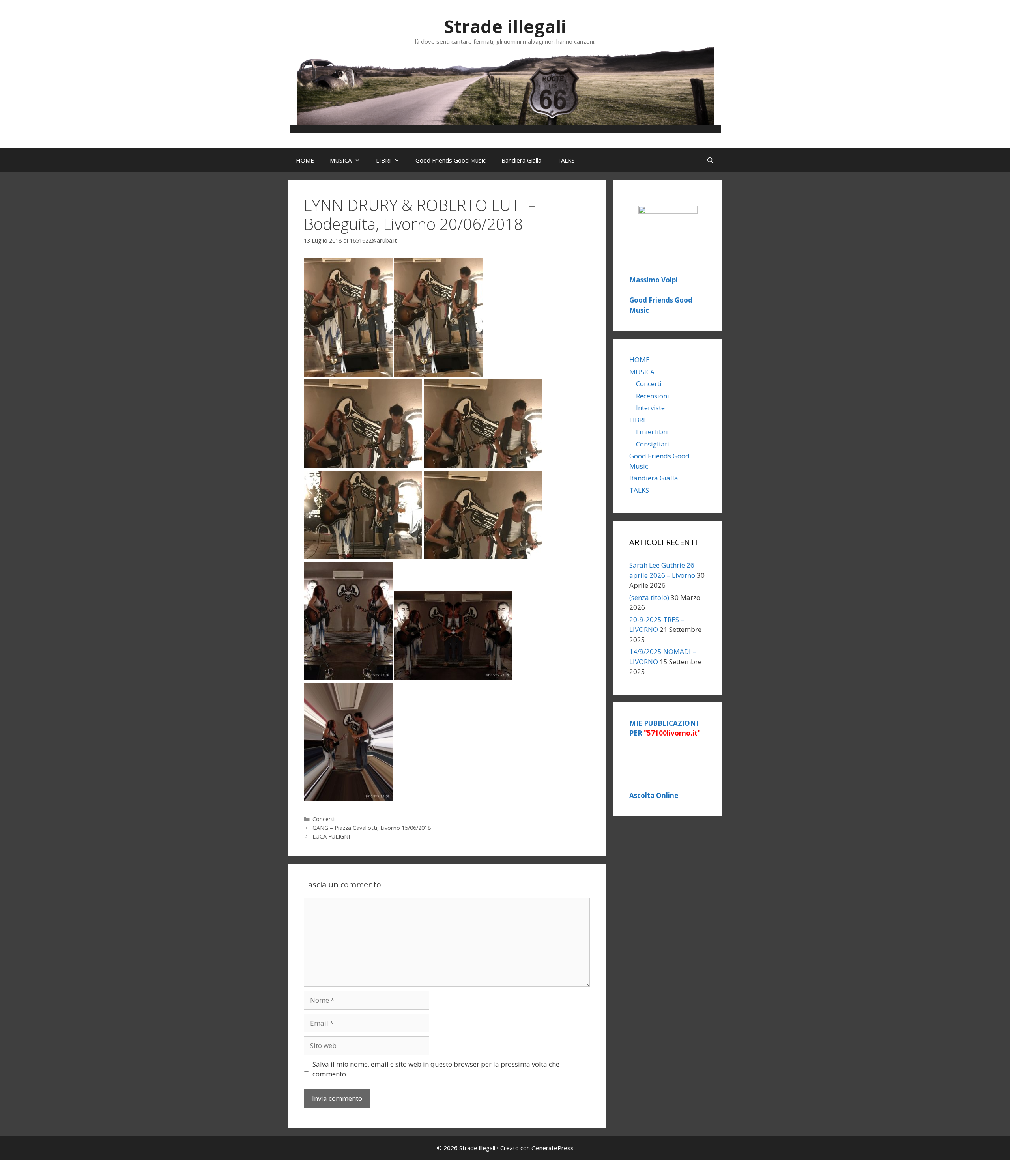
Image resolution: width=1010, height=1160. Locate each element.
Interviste (650, 407)
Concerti (323, 819)
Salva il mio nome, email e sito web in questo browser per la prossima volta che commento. (435, 1069)
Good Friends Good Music (450, 160)
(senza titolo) (649, 597)
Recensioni (652, 395)
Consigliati (652, 443)
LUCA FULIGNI (331, 836)
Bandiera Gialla (521, 160)
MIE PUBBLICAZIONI (665, 728)
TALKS (566, 160)
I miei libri (652, 431)
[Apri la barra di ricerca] (710, 160)
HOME (305, 160)
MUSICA (341, 160)
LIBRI (383, 160)
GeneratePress (552, 1148)
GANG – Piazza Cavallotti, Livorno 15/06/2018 (371, 827)
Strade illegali (505, 26)
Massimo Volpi (653, 279)
